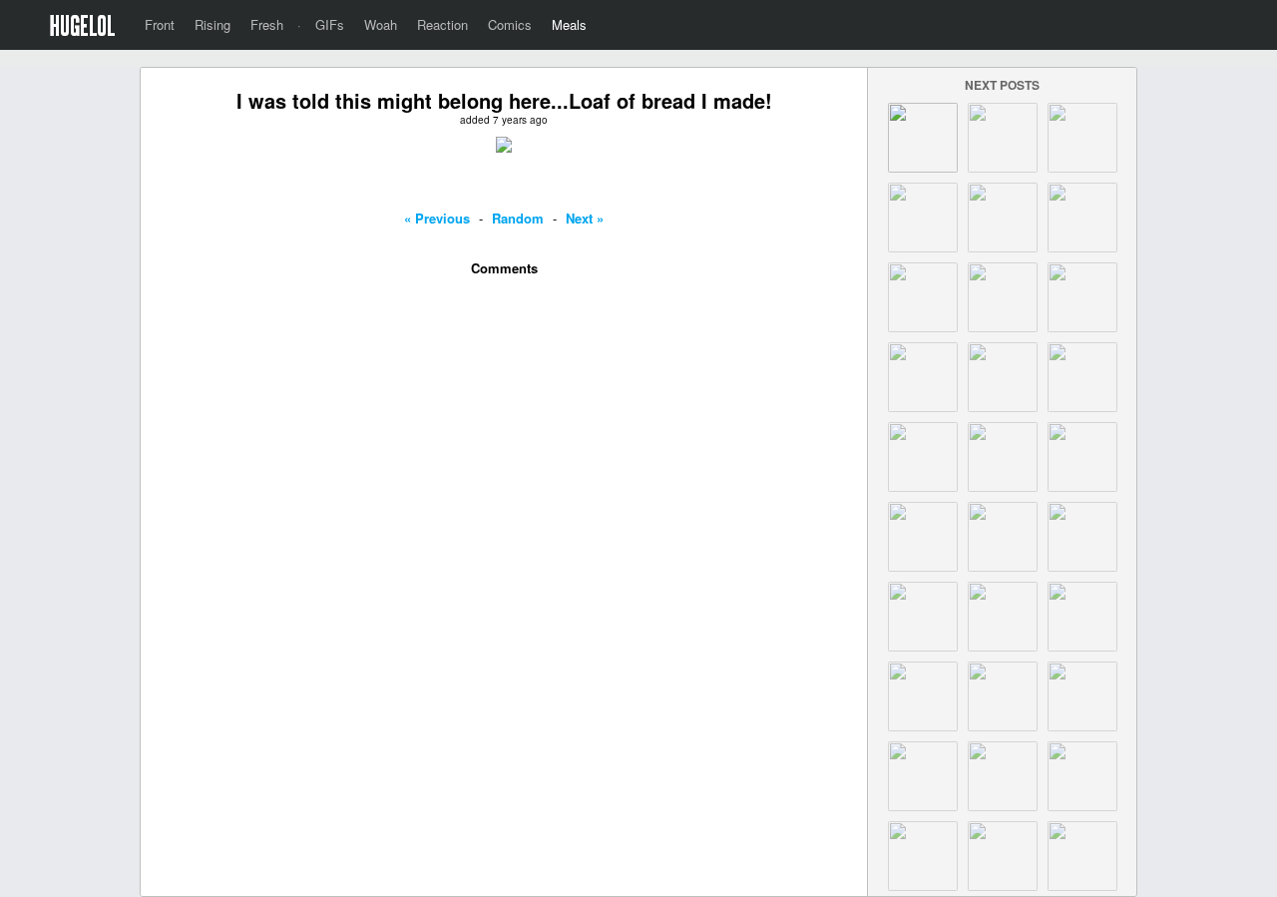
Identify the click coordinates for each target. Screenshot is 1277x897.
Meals (569, 24)
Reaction (442, 24)
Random (518, 218)
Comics (510, 24)
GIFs (329, 24)
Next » (585, 218)
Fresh (266, 24)
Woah (380, 24)
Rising (212, 24)
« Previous (437, 218)
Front (160, 24)
